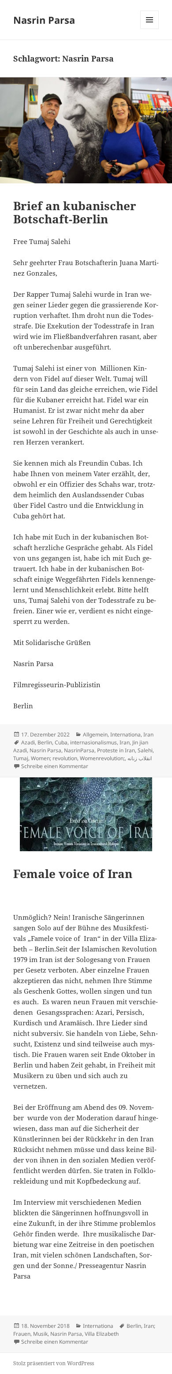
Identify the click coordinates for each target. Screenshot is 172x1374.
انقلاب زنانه (139, 758)
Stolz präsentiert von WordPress (53, 1363)
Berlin (44, 742)
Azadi (28, 742)
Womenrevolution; (102, 758)
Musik (40, 1334)
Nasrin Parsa (44, 19)
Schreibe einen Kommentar (54, 766)
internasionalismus (93, 742)
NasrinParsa (79, 750)
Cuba (61, 742)
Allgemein (95, 734)
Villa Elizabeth (102, 1334)
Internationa (125, 734)
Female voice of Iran (72, 874)
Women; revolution (54, 758)
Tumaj (20, 758)
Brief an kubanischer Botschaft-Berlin (74, 212)
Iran (148, 734)
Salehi (145, 750)
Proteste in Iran (116, 750)
